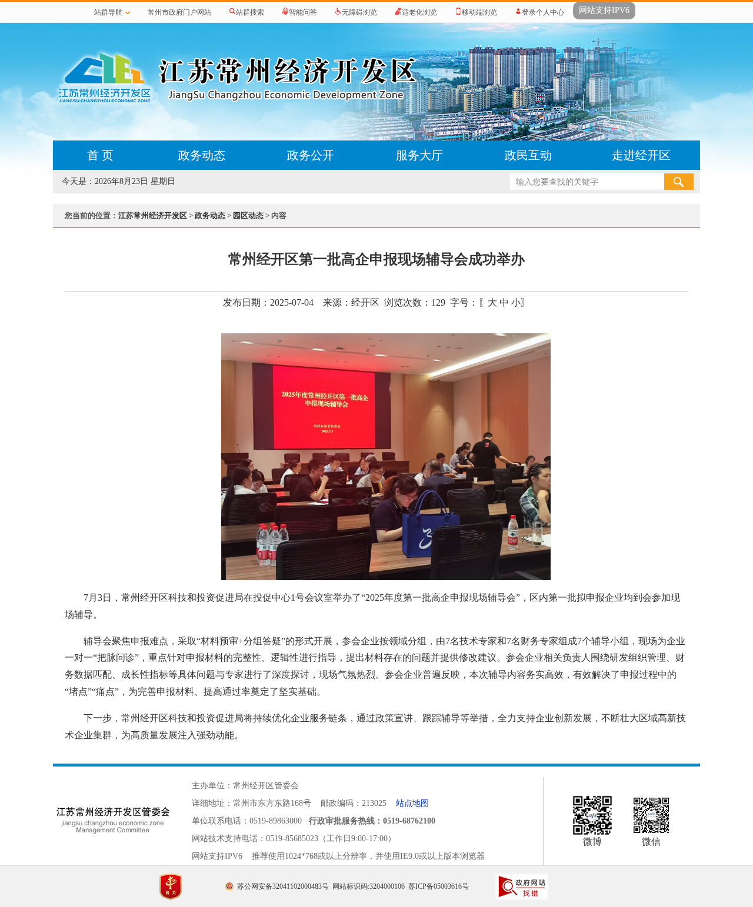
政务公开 (310, 155)
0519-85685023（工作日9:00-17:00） (331, 838)
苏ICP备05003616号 (438, 886)
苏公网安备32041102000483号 (283, 886)
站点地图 (412, 803)
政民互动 (528, 155)
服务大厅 (419, 155)
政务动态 (201, 155)
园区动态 (248, 215)
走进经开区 (641, 155)
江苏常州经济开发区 (152, 215)
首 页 (100, 155)
